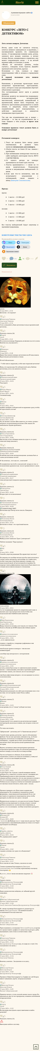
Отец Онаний (4, 769)
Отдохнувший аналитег (8, 504)
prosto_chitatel (6, 874)
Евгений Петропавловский (9, 687)
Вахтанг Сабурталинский (8, 901)
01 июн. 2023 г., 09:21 (6, 608)
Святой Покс (4, 490)
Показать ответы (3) (7, 448)
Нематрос (3, 351)
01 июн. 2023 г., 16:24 (6, 705)
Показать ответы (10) (7, 573)
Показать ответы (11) (7, 1019)
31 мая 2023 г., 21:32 (6, 311)
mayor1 (18, 821)
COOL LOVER (4, 606)
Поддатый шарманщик (8, 476)
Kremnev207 (4, 817)
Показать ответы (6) (7, 432)
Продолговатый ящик (7, 379)
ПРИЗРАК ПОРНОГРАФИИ (9, 451)
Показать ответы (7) (7, 699)
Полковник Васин (6, 521)
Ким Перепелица (6, 622)
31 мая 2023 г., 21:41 (6, 339)
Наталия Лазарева (6, 717)
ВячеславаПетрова (26, 928)
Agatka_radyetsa (5, 833)
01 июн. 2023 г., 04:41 (6, 406)
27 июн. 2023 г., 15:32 (6, 923)
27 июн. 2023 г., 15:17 (6, 861)
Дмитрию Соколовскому (20, 180)
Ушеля (2, 847)
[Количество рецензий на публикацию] (37, 259)
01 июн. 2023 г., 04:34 (6, 381)
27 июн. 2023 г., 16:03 (6, 972)
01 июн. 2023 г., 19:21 (6, 771)
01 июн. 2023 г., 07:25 (6, 537)
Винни (2, 404)
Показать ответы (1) (7, 472)
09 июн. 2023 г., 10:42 (6, 849)
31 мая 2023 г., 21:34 (6, 323)
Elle (1, 550)
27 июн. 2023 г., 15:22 (6, 1008)
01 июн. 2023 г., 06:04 (6, 453)
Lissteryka (4, 821)
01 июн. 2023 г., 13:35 (6, 666)
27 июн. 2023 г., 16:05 (6, 989)
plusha (2, 309)
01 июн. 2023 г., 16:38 (6, 719)
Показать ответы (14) (7, 333)
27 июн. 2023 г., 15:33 (6, 942)
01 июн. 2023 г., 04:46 (6, 420)
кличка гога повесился (8, 636)
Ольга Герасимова (6, 436)
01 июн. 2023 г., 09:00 (6, 552)
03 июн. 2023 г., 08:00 (6, 819)
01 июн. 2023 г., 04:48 (6, 437)
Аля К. (2, 337)
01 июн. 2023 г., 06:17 (6, 478)
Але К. (13, 868)
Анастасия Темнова (7, 321)
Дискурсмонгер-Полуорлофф (10, 884)
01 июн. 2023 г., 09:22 (6, 624)
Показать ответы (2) (7, 375)
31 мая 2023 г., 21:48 (6, 353)
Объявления (8, 23)
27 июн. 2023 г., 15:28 (6, 903)
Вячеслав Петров (11, 910)
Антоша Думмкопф (7, 418)
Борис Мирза (4, 391)
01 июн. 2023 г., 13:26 (6, 638)
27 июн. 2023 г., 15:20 (6, 886)
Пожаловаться (7, 272)
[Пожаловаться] (4, 317)
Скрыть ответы (5, 880)
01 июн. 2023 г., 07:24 (6, 522)
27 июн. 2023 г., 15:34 (6, 956)
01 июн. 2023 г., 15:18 (6, 689)
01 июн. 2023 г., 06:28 (6, 506)
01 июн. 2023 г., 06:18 (6, 492)
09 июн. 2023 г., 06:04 (6, 835)
